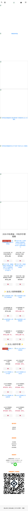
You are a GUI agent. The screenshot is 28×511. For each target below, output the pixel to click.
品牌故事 (14, 427)
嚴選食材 (14, 429)
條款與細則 (14, 447)
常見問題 (14, 442)
